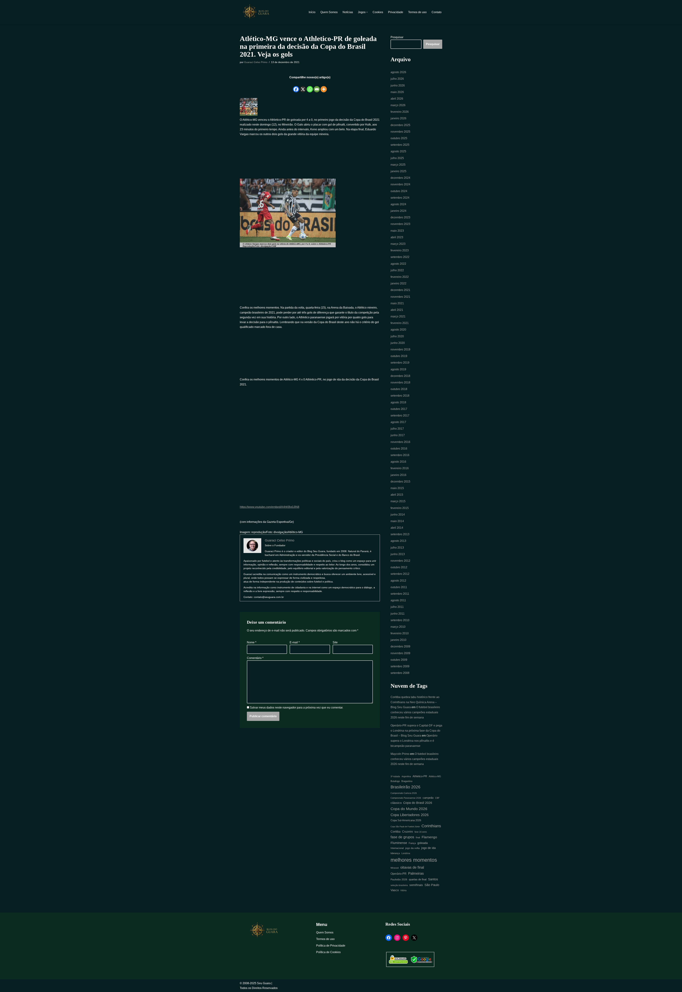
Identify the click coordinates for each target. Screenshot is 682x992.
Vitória (403, 890)
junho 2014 (398, 514)
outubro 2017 (399, 408)
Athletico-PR (420, 776)
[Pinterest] (405, 937)
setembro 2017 (400, 415)
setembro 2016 (400, 455)
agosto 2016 (398, 461)
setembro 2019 (400, 362)
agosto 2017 (398, 422)
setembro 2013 (400, 534)
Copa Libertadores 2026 (410, 815)
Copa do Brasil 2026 (417, 803)
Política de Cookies (328, 952)
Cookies (378, 12)
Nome (251, 642)
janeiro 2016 (398, 474)
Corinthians (431, 826)
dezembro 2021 (400, 289)
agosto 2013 (398, 540)
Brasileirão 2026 (405, 787)
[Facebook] (296, 86)
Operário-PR (399, 873)
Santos (433, 879)
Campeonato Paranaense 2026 (406, 798)
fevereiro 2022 (400, 276)
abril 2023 (397, 237)
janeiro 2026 (398, 118)
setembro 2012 (400, 573)
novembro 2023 (400, 223)
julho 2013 (397, 547)
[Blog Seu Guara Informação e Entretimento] (257, 12)
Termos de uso (417, 12)
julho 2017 (397, 428)
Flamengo (429, 837)
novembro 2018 (400, 382)
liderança (395, 853)
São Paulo (431, 885)
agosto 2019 (398, 369)
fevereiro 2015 (400, 507)
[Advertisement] (310, 155)
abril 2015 (397, 494)
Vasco (395, 890)
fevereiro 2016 (400, 468)
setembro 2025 (400, 144)
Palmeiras (416, 873)
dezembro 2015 (400, 481)
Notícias (348, 12)
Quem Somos (329, 12)
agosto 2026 (398, 72)
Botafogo (395, 781)
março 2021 (398, 316)
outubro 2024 (399, 191)
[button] (367, 12)
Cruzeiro (407, 831)
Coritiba (395, 831)
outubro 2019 (399, 356)
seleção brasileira (399, 885)
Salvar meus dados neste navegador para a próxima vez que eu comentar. (296, 707)
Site (335, 642)
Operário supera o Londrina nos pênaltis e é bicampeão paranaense (414, 740)
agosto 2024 (398, 204)
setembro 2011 (400, 593)
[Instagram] (397, 937)
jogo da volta (412, 848)
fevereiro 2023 (400, 250)
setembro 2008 (400, 672)
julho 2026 (397, 78)
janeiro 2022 (398, 283)
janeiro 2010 (398, 639)
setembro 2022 (400, 256)
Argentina (406, 776)
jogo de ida (428, 848)
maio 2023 (397, 230)
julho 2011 (397, 606)
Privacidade (395, 12)
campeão (428, 797)
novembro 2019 (400, 349)
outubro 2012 (399, 567)
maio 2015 (397, 488)
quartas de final (417, 879)
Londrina (405, 853)
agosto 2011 (398, 600)
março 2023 (398, 243)
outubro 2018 (399, 389)
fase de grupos (402, 837)
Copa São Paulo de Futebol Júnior (405, 826)
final (418, 837)
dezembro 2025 (400, 125)
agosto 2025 (398, 151)
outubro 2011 (399, 587)
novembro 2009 (400, 653)
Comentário (255, 657)
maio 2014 (397, 521)
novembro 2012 (400, 560)
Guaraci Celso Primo (255, 62)
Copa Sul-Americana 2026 (406, 820)
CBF (437, 798)
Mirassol (395, 868)
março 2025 (398, 164)
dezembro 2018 (400, 375)
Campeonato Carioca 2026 (404, 793)
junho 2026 (398, 85)
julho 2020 (397, 336)
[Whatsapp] (310, 86)
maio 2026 (397, 92)
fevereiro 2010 (400, 633)
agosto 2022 (398, 263)
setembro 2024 (400, 197)
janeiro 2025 (398, 171)
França (412, 843)
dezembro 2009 (400, 646)
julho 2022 (397, 270)
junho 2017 (398, 435)
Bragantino (406, 781)
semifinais (416, 885)
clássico (396, 803)
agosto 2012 (398, 580)
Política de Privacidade (330, 945)
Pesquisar (397, 37)
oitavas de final (412, 867)
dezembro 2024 (400, 177)
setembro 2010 (400, 620)
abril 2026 (397, 98)
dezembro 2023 (400, 217)
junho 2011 (398, 613)
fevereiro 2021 (400, 323)
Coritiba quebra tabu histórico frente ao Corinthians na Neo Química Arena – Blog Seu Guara (415, 702)
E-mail (295, 642)
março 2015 (398, 501)
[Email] (317, 86)
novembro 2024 (400, 184)
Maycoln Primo (400, 753)
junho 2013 (398, 554)
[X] (303, 86)
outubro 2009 (399, 659)
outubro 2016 (399, 448)
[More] (324, 86)
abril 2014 (397, 527)
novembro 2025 (400, 131)
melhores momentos (414, 860)
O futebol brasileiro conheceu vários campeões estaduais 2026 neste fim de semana (415, 712)
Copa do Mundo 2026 (409, 809)
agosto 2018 (398, 402)
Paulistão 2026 (399, 879)
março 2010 (398, 626)
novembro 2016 (400, 441)
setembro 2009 (400, 666)
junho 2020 (398, 342)
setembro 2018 (400, 395)
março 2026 (398, 105)
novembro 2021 (400, 296)
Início (312, 12)
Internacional (397, 848)
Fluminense (399, 843)
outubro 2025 (399, 138)
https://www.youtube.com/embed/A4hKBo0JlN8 (269, 506)
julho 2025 (397, 158)
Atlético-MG (435, 776)
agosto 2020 (398, 329)
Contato (437, 12)
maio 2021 (397, 303)
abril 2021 (397, 309)
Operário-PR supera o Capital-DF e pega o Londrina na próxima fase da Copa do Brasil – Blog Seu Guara (416, 730)
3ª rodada (395, 776)
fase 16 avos (421, 832)
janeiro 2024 (398, 210)
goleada (422, 843)
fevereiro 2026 (400, 111)
